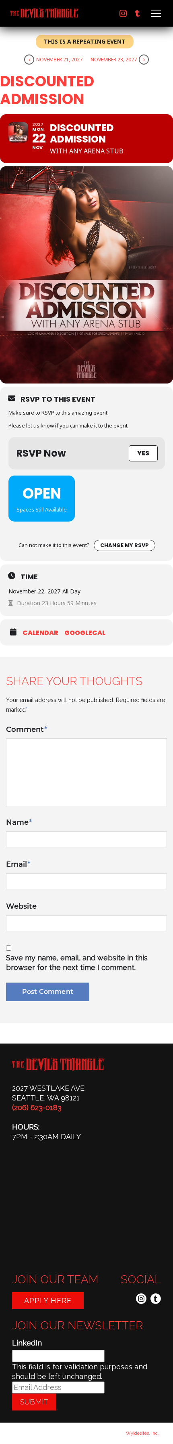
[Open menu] (155, 13)
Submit (34, 1402)
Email (18, 864)
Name (19, 822)
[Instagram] (123, 13)
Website (21, 906)
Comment (26, 729)
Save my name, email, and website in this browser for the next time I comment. (77, 963)
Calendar (40, 633)
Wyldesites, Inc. (142, 1433)
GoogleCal (84, 633)
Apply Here (48, 1300)
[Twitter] (137, 13)
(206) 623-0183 (37, 1107)
